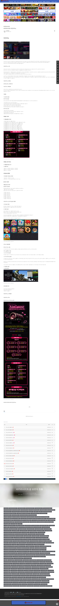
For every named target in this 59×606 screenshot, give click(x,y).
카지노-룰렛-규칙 (52, 525)
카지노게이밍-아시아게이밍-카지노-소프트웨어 (25, 549)
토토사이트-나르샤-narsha (45, 582)
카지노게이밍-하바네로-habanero (30, 554)
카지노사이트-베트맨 (36, 573)
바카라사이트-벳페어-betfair (10, 455)
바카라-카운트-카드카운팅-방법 (18, 520)
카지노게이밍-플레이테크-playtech (45, 553)
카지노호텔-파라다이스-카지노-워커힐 (9, 546)
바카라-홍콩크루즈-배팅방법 (33, 518)
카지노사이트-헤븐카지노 (25, 532)
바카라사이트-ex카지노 (42, 577)
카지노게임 (35, 1)
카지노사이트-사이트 (36, 570)
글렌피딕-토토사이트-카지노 (16, 575)
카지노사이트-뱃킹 (14, 572)
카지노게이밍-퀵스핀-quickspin (50, 554)
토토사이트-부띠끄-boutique (14, 580)
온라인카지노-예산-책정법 (50, 542)
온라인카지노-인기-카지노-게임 (31, 542)
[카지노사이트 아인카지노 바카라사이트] (29, 144)
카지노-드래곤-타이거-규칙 (45, 527)
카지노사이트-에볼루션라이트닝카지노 (9, 535)
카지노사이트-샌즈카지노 (33, 532)
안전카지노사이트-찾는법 (7, 544)
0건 (7, 31)
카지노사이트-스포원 (50, 572)
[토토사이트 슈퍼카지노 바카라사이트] (46, 8)
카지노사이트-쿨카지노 (48, 530)
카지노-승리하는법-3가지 (35, 525)
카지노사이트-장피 (50, 570)
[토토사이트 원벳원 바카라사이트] (46, 5)
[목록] (54, 31)
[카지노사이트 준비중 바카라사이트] (12, 11)
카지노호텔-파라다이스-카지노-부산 (39, 544)
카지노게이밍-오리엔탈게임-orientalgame (39, 556)
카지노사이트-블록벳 (7, 572)
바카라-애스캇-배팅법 (43, 520)
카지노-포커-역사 (22, 527)
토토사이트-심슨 (24, 584)
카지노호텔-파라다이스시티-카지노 (20, 546)
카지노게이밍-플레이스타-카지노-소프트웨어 (10, 551)
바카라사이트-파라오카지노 (13, 508)
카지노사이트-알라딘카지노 (7, 563)
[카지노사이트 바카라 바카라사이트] (5, 1)
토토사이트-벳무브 (37, 584)
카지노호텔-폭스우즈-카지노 (30, 546)
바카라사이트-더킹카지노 (39, 508)
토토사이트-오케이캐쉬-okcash (16, 584)
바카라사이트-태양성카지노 (34, 513)
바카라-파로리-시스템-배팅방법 (8, 520)
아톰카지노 (40, 511)
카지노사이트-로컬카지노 (15, 573)
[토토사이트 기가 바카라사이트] (46, 17)
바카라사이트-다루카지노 (9, 466)
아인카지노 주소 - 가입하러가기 (8, 83)
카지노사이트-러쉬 (29, 573)
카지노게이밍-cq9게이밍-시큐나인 (34, 553)
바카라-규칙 (9, 516)
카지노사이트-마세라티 (21, 572)
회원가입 (53, 1)
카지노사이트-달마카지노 (27, 535)
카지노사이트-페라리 (7, 568)
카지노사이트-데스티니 (28, 561)
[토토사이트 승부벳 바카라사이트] (29, 11)
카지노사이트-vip (14, 565)
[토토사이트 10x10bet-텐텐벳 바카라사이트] (29, 20)
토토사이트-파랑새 (6, 580)
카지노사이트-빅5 (36, 563)
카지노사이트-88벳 (22, 563)
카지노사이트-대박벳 (29, 563)
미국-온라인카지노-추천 (22, 542)
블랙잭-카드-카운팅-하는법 (20, 525)
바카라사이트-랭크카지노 (22, 508)
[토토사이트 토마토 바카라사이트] (29, 14)
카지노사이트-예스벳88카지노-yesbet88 (19, 537)
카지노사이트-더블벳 (20, 565)
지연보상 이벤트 (7, 173)
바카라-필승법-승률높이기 (42, 518)
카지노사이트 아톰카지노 (9, 427)
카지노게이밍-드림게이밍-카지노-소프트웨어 (23, 551)
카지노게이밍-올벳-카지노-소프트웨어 (23, 553)
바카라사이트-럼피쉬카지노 (32, 515)
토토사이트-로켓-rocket (23, 580)
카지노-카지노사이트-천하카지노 (30, 537)
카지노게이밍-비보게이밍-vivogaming (19, 554)
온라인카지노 (27, 1)
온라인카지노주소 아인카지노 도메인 (9, 300)
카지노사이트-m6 (33, 565)
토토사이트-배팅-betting (31, 580)
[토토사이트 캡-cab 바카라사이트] (29, 8)
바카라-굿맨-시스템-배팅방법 (51, 518)
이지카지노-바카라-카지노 (7, 575)
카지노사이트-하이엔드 (7, 561)
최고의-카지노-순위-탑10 (30, 544)
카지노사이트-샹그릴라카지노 (44, 535)
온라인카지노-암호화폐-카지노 (41, 542)
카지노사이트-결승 (21, 561)
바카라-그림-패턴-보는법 (16, 516)
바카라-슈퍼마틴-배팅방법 (7, 518)
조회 (52, 424)
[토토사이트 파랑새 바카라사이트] (12, 14)
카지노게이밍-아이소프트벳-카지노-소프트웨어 (48, 551)
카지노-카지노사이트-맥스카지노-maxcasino (42, 537)
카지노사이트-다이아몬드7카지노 (37, 539)
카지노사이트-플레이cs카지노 (28, 570)
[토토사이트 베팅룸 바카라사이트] (12, 8)
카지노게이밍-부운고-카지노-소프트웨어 (36, 551)
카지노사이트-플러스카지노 (27, 539)
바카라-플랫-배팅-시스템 (51, 520)
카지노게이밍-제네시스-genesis (18, 558)
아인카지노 (6, 38)
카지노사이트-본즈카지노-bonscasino (9, 534)
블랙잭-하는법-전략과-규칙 (11, 525)
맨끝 (8, 479)
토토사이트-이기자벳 (44, 584)
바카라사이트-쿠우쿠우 (33, 575)
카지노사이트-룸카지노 (46, 539)
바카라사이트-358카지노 (9, 440)
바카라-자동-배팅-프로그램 (30, 516)
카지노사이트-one (22, 573)
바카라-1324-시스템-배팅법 (35, 520)
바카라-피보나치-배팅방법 (16, 518)
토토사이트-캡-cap (37, 582)
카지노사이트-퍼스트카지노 (18, 539)
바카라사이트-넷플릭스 (21, 577)
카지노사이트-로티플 (43, 570)
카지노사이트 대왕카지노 (9, 429)
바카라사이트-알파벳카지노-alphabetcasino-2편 (23, 513)
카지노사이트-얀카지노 (41, 532)
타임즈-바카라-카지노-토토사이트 (45, 573)
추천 (54, 424)
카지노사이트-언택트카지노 (40, 534)
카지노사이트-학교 (20, 570)
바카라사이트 (11, 1)
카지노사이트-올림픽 (7, 570)
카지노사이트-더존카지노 (31, 534)
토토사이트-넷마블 (30, 584)
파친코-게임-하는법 (27, 525)
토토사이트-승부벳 (15, 582)
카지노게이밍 (40, 1)
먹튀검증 (44, 1)
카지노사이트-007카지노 (36, 535)
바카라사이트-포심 (47, 575)
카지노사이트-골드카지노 (19, 535)
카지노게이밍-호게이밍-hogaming (28, 556)
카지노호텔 (31, 1)
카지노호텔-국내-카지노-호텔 (21, 544)
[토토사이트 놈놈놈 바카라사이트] (29, 17)
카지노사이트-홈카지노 (41, 530)
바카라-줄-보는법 (23, 516)
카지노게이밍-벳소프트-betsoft (41, 554)
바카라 (15, 1)
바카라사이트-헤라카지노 (9, 437)
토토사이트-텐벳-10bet (22, 582)
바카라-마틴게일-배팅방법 (45, 516)
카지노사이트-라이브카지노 (44, 568)
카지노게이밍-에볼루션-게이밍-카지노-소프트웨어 (10, 549)
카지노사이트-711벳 (15, 563)
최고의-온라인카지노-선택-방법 (14, 542)
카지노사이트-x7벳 (14, 570)
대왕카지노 (35, 511)
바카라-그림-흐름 (38, 516)
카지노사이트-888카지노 (15, 530)
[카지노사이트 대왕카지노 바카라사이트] (12, 5)
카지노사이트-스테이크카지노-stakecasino (21, 534)
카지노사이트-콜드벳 (36, 572)
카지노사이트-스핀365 (40, 565)
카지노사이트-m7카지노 (7, 530)
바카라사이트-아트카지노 (25, 575)
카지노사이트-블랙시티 (21, 568)
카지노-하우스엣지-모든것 (37, 527)
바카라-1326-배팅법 (6, 523)
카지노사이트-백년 (14, 568)
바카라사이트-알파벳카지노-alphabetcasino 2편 (12, 450)
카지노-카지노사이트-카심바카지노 (8, 539)
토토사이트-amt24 (38, 580)
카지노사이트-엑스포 (35, 561)
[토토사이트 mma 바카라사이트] (29, 5)
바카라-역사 (20, 523)
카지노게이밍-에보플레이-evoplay (17, 556)
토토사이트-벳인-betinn (45, 580)
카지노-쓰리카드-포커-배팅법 (14, 527)
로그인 (56, 1)
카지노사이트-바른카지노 (29, 572)
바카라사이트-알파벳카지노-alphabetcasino (12, 453)
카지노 (18, 1)
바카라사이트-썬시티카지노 (9, 476)
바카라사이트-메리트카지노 (24, 511)
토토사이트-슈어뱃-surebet (7, 582)
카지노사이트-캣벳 (49, 561)
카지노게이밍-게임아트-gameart (8, 558)
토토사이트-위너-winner (30, 582)
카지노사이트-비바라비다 (35, 568)
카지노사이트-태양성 (42, 563)
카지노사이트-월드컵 (47, 565)
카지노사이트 (22, 1)
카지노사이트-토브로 (7, 565)
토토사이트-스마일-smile (7, 584)
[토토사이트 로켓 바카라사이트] (12, 20)
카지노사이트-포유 (14, 561)
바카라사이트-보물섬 (40, 575)
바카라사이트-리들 (14, 577)
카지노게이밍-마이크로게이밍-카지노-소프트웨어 (10, 553)
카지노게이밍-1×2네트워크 (27, 558)
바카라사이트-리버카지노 (9, 445)
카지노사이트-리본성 (50, 563)
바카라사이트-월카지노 (9, 471)
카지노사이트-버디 (42, 561)
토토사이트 (48, 1)
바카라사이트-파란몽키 (7, 577)
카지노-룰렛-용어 (6, 527)
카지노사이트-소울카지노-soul (32, 530)
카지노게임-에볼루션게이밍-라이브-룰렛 (45, 546)
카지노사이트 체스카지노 (9, 432)
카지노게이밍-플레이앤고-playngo (8, 554)
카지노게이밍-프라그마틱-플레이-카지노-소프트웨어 (39, 549)
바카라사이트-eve (28, 577)
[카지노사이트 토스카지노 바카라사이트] (46, 14)
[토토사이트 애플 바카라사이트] (46, 20)
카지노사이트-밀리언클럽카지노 (8, 537)
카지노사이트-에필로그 (7, 573)
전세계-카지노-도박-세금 (29, 527)
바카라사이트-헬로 (35, 577)
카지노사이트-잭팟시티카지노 (8, 532)
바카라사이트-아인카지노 (9, 463)
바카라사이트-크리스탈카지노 (10, 468)
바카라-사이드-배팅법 (14, 523)
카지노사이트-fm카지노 (23, 530)
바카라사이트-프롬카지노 (9, 442)
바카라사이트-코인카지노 (9, 458)
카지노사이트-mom (43, 572)
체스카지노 (31, 511)
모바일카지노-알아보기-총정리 (44, 525)
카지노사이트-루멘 (28, 568)
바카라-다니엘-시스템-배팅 (24, 518)
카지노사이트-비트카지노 (17, 532)
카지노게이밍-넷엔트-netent (8, 556)
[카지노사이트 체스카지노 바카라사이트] (12, 17)
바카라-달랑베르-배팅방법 (27, 520)
